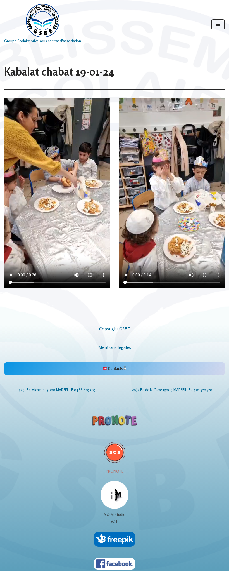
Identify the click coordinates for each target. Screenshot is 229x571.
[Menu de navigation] (218, 24)
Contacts (115, 368)
